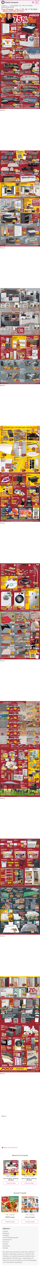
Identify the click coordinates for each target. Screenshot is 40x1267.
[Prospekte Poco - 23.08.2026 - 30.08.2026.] (29, 1167)
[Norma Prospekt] (30, 1204)
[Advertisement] (20, 130)
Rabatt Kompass (11, 2)
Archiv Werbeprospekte (10, 1237)
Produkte (6, 1235)
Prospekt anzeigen (11, 1183)
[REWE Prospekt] (10, 1204)
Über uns (6, 1242)
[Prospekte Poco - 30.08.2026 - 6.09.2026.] (11, 1167)
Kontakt (5, 1244)
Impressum (6, 1246)
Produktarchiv (7, 1240)
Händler (5, 1231)
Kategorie (6, 1233)
